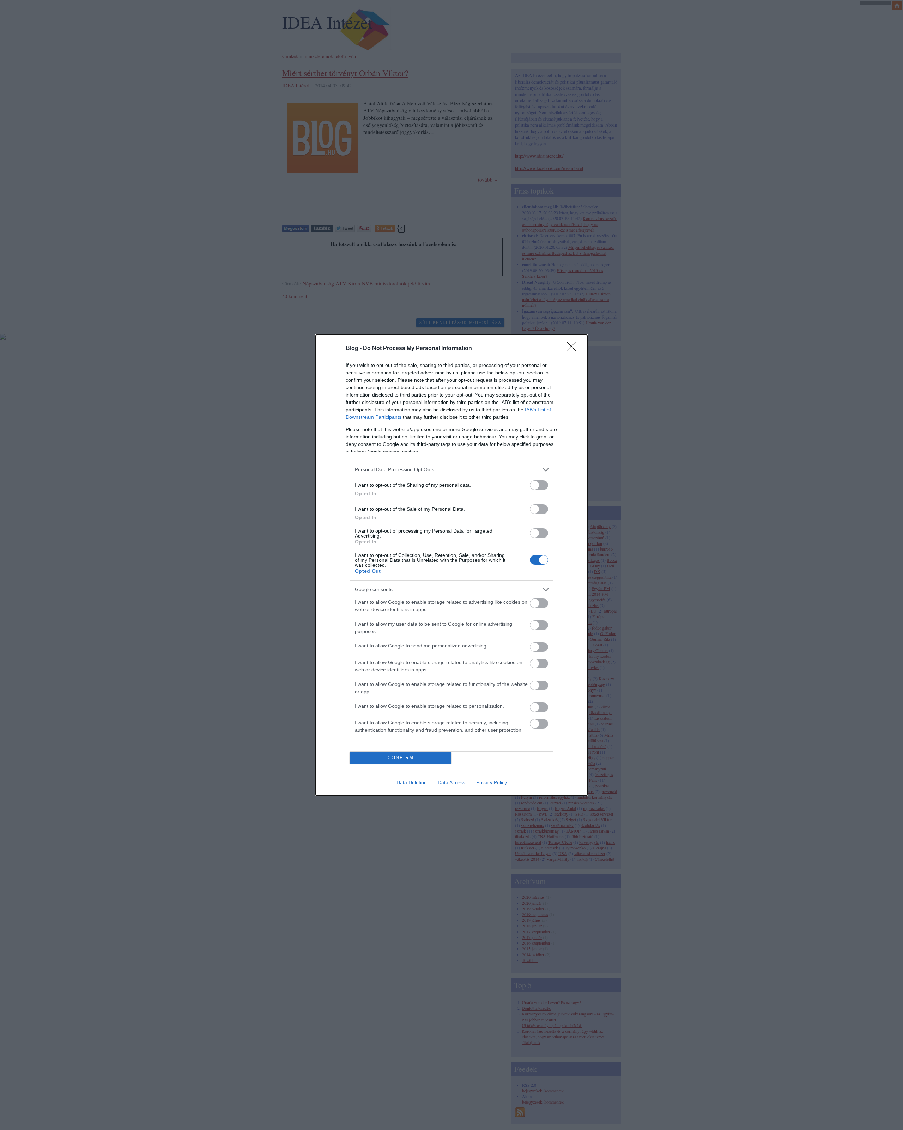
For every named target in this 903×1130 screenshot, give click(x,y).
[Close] (573, 348)
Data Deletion (411, 782)
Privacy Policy (491, 782)
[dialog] (451, 565)
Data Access (451, 782)
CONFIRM (401, 757)
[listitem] (451, 469)
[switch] (539, 485)
